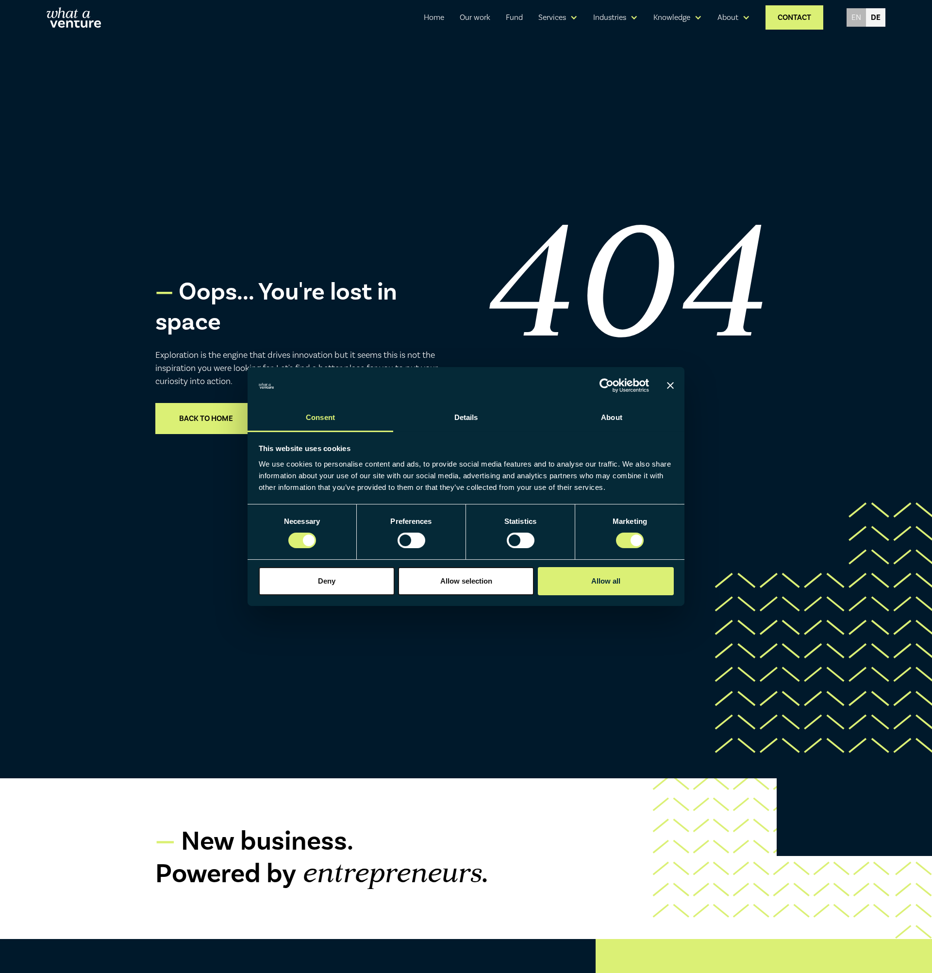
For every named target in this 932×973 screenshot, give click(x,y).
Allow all (605, 581)
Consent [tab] (320, 417)
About (727, 17)
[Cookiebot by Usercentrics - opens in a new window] (606, 385)
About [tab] (611, 417)
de (876, 17)
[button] (558, 17)
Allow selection (466, 581)
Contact (794, 17)
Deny (326, 581)
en (856, 17)
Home (434, 17)
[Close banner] (670, 385)
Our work (475, 17)
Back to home (206, 418)
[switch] (411, 540)
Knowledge (671, 17)
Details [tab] (466, 417)
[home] (74, 17)
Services (552, 17)
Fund (514, 17)
